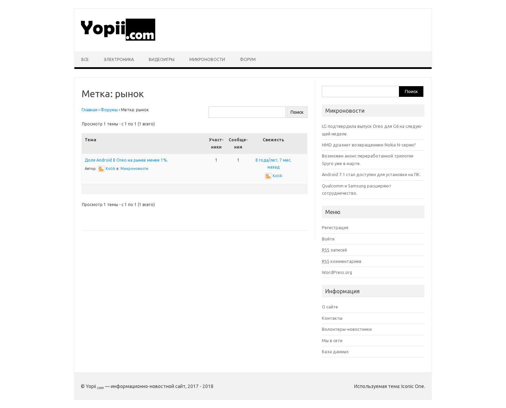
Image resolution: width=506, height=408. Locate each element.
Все (85, 59)
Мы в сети (332, 340)
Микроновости (207, 59)
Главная (89, 110)
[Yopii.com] (118, 40)
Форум (248, 59)
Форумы (109, 110)
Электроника (119, 59)
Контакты (332, 318)
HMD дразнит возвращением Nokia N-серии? (369, 144)
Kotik (110, 168)
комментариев (341, 261)
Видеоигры (162, 59)
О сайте (330, 306)
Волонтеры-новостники (347, 329)
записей (334, 249)
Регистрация (335, 227)
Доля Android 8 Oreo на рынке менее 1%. (126, 160)
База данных (335, 351)
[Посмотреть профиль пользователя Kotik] (101, 168)
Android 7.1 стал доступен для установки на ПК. (371, 174)
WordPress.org (337, 272)
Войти (328, 238)
